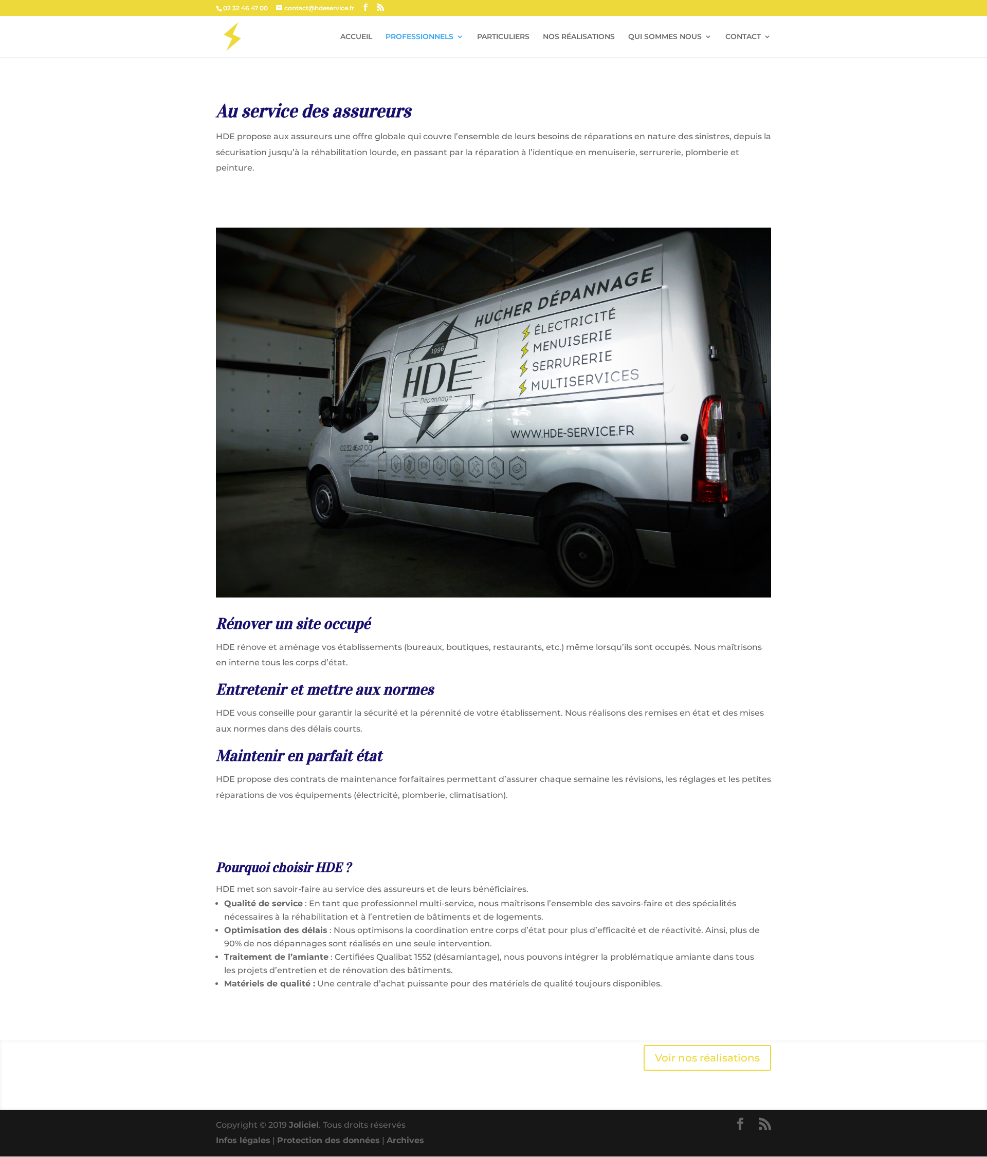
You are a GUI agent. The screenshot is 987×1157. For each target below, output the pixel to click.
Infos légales (243, 1140)
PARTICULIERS (503, 37)
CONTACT (743, 37)
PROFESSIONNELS (419, 37)
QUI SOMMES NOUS (665, 37)
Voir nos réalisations (707, 1058)
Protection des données (328, 1140)
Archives (405, 1140)
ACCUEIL (356, 37)
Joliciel (304, 1125)
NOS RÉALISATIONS (579, 37)
